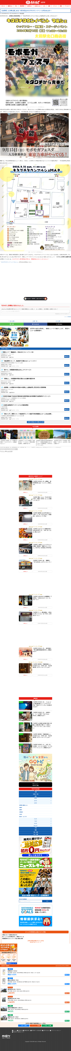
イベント (55, 6)
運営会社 (20, 1030)
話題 (49, 6)
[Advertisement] (35, 464)
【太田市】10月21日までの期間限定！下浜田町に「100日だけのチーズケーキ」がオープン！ (42, 598)
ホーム (14, 1030)
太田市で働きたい (5, 348)
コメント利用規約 (67, 316)
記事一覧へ (35, 321)
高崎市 (20, 809)
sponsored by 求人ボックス (16, 348)
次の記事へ (58, 321)
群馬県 (22, 13)
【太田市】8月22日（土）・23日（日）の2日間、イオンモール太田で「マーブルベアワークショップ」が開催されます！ (42, 746)
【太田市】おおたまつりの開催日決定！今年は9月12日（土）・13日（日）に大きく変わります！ (42, 530)
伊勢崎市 (21, 812)
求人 (16, 6)
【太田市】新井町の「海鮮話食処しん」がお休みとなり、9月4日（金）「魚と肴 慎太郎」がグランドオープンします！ (43, 666)
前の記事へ (12, 321)
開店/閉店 (22, 6)
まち (44, 6)
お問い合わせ (46, 1030)
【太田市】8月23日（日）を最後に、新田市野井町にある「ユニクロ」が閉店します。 (42, 483)
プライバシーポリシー (56, 1030)
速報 (61, 6)
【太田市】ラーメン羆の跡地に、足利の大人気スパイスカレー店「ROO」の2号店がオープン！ (42, 614)
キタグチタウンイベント (9, 449)
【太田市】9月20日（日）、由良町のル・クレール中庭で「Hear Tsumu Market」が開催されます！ (41, 714)
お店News (29, 6)
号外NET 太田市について (18, 1031)
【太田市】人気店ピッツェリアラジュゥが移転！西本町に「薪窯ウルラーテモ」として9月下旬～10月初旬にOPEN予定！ (42, 546)
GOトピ (3, 6)
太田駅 (16, 449)
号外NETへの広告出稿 (36, 1030)
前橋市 (20, 807)
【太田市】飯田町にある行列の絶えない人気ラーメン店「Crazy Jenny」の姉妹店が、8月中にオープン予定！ (42, 514)
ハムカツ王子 (9, 451)
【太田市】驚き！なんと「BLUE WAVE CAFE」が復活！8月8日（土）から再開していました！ (42, 499)
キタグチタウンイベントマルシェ (9, 262)
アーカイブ (67, 6)
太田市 (43, 2)
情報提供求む (27, 1030)
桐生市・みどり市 (23, 816)
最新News (10, 6)
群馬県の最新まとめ (23, 805)
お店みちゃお (37, 6)
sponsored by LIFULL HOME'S (62, 965)
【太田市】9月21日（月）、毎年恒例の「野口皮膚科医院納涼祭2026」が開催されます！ (42, 650)
